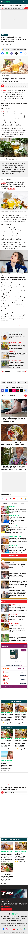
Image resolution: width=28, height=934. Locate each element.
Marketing (3, 923)
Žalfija (3, 112)
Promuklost (4, 90)
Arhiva (4, 925)
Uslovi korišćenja (21, 925)
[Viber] (2, 390)
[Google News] (25, 390)
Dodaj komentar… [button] (10, 792)
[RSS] (22, 499)
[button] (25, 44)
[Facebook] (6, 390)
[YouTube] (17, 390)
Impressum (14, 923)
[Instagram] (14, 390)
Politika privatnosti (11, 925)
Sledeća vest (20, 371)
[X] (10, 390)
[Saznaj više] (26, 887)
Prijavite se (7, 909)
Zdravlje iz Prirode (11, 32)
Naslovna (3, 32)
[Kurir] (5, 2)
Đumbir (3, 183)
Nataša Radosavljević (14, 326)
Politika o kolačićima (22, 923)
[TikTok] (21, 390)
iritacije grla (11, 188)
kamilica (18, 232)
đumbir (4, 382)
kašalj (19, 382)
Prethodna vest (8, 371)
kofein (11, 297)
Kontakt (9, 923)
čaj (15, 382)
